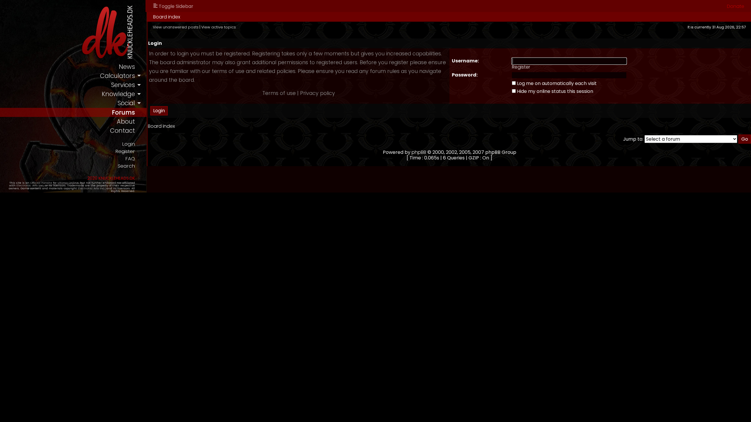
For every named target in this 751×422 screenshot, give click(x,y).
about (126, 121)
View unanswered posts (176, 27)
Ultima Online (68, 183)
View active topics (218, 27)
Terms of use (279, 93)
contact (122, 130)
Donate (735, 6)
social (126, 103)
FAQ (130, 158)
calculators (117, 76)
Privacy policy (317, 93)
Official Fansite (41, 183)
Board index (166, 16)
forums (123, 112)
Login (128, 144)
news (127, 66)
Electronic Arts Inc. (30, 185)
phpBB (419, 152)
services (123, 85)
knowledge (118, 94)
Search (126, 166)
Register (125, 151)
